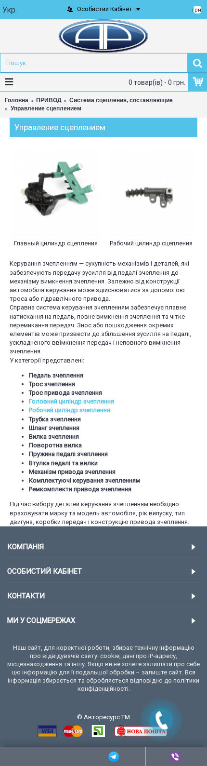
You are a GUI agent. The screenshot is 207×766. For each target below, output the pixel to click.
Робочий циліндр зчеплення (69, 410)
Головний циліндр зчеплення (71, 401)
